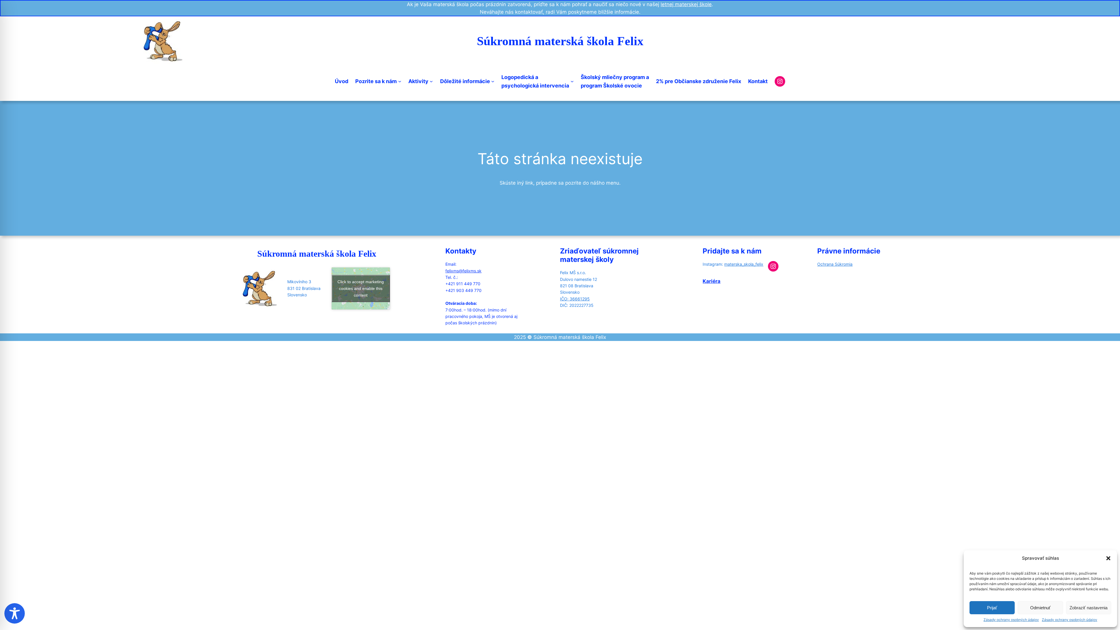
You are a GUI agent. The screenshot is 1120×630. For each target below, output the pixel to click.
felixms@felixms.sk (463, 270)
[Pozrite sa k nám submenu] (399, 81)
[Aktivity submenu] (431, 81)
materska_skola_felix (743, 264)
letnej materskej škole (686, 4)
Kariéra (711, 281)
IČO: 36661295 (575, 298)
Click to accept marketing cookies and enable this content (360, 288)
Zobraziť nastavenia (1088, 607)
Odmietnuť (1040, 607)
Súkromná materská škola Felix (560, 41)
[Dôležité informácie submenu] (492, 81)
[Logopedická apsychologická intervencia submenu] (572, 81)
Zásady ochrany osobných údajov (1011, 619)
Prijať (992, 607)
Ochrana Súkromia (835, 264)
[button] (1108, 558)
